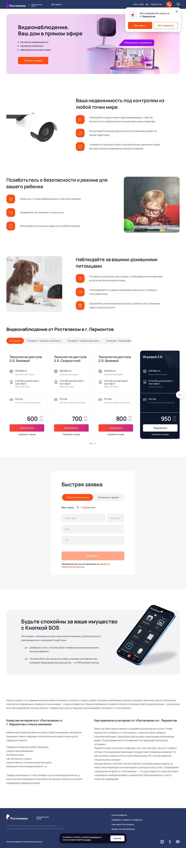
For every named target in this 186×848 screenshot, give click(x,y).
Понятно (117, 838)
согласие (94, 837)
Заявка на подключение (123, 829)
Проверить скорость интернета (126, 820)
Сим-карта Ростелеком (122, 824)
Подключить (27, 428)
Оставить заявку (33, 60)
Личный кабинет (119, 815)
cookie (88, 839)
